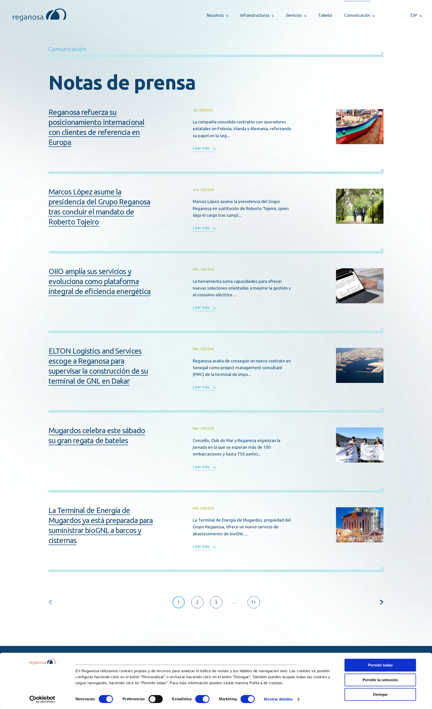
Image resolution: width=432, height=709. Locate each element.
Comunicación (357, 15)
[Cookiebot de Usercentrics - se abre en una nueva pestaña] (42, 699)
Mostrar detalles (278, 699)
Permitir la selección (380, 680)
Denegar (380, 694)
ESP (413, 15)
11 (253, 602)
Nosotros (215, 15)
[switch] (155, 699)
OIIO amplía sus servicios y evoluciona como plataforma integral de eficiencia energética (99, 281)
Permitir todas (380, 665)
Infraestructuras (255, 15)
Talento (325, 15)
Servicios (294, 15)
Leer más (201, 148)
